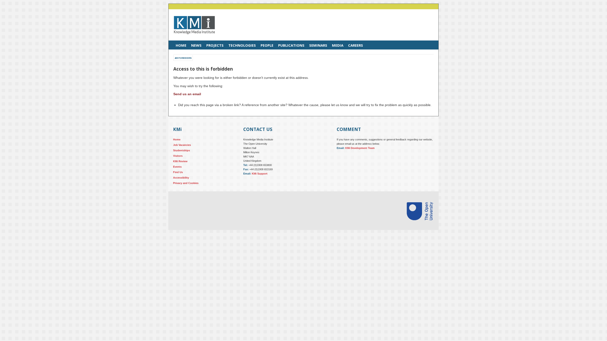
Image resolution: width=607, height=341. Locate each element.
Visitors (178, 155)
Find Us (178, 172)
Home (181, 45)
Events (177, 166)
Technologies (242, 45)
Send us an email (187, 94)
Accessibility (181, 177)
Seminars (318, 45)
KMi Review (180, 161)
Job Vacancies (182, 145)
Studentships (181, 150)
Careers (355, 45)
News (196, 45)
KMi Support (259, 173)
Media (337, 45)
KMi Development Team (360, 148)
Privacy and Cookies (185, 183)
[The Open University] (420, 225)
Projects (215, 45)
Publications (291, 45)
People (267, 45)
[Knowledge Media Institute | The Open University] (192, 38)
